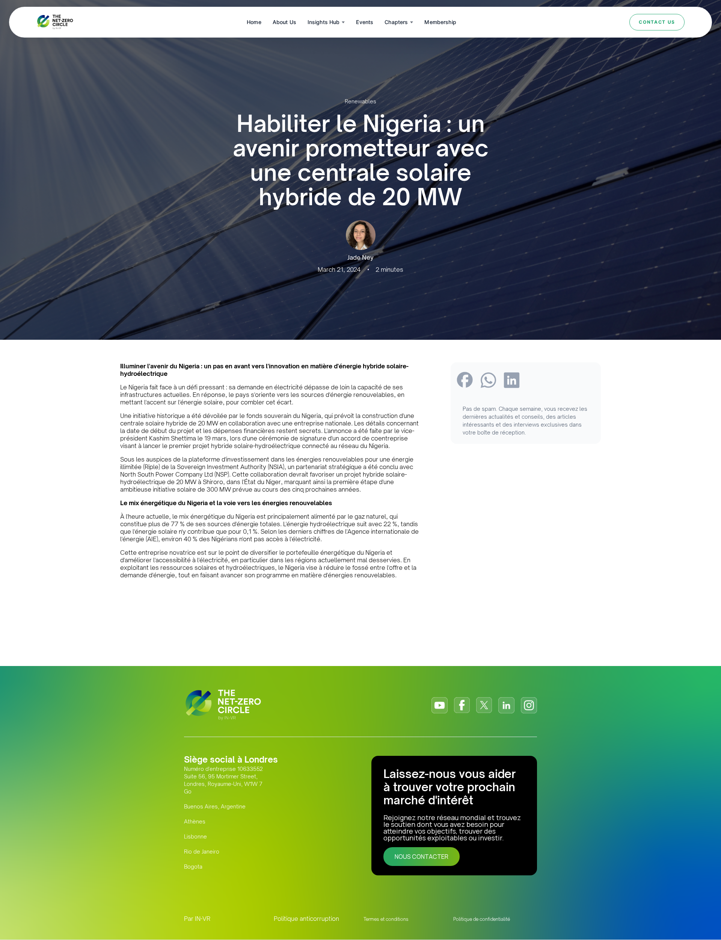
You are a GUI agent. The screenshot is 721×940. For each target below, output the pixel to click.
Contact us (657, 22)
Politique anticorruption (306, 918)
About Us (284, 22)
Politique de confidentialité (481, 919)
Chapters (396, 22)
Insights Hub (324, 22)
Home (254, 22)
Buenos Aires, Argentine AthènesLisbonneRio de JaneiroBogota (215, 836)
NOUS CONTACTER (421, 856)
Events (364, 22)
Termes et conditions (386, 919)
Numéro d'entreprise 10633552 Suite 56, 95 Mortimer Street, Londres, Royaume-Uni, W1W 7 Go (223, 780)
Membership (440, 22)
